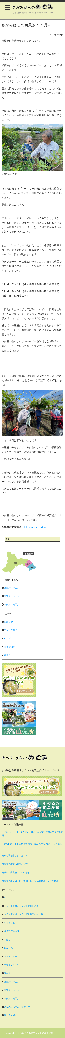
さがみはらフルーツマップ (17, 1007)
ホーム (7, 897)
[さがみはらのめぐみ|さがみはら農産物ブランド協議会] (32, 6)
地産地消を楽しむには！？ (15, 855)
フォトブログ (10, 630)
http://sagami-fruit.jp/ (35, 527)
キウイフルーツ (11, 965)
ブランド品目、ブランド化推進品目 (21, 906)
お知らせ (8, 621)
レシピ (7, 638)
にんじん (8, 948)
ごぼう (7, 939)
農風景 (7, 655)
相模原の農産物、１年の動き (16, 872)
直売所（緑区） (11, 587)
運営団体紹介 (10, 1015)
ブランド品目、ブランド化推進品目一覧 (23, 914)
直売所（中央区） (13, 596)
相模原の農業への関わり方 (15, 864)
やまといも (9, 922)
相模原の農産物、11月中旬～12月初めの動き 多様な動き (30, 881)
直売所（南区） (11, 604)
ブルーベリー (10, 956)
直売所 (7, 973)
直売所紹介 (9, 647)
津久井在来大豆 (11, 931)
